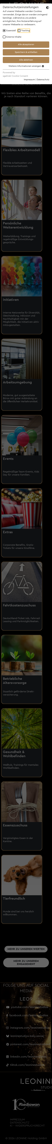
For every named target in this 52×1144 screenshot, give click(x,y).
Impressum (29, 79)
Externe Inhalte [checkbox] (13, 37)
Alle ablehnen (26, 60)
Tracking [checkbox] (25, 30)
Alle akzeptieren (26, 44)
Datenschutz (43, 79)
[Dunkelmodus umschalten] (48, 7)
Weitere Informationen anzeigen (25, 66)
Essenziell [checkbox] (11, 30)
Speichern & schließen (26, 52)
